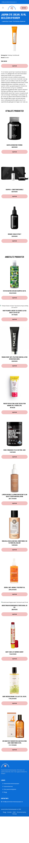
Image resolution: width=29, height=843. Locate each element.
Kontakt (9, 812)
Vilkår (14, 812)
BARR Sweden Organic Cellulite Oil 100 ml (14, 696)
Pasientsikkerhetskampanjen (11, 783)
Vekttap (10, 55)
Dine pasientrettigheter (10, 789)
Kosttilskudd (16, 55)
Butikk (24, 8)
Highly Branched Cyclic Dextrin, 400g (14, 450)
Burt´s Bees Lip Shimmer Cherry (14, 652)
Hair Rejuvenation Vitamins (14, 145)
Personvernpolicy (21, 812)
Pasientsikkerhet (8, 786)
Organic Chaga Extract (14, 234)
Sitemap (14, 814)
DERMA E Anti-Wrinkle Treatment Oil (14, 587)
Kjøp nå (14, 66)
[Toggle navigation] (3, 7)
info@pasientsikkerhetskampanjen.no (9, 2)
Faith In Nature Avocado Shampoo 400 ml (14, 291)
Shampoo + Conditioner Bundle (14, 189)
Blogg (5, 792)
